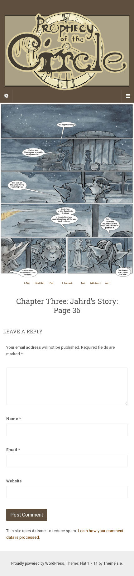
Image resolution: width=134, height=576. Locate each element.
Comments (67, 283)
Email (13, 449)
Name (13, 418)
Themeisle (112, 563)
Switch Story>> (95, 283)
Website (14, 481)
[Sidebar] (6, 96)
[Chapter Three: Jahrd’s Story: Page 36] (67, 190)
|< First (26, 283)
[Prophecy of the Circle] (67, 51)
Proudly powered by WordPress (37, 563)
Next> (83, 283)
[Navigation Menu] (128, 96)
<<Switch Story (39, 283)
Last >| (107, 283)
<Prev (51, 283)
